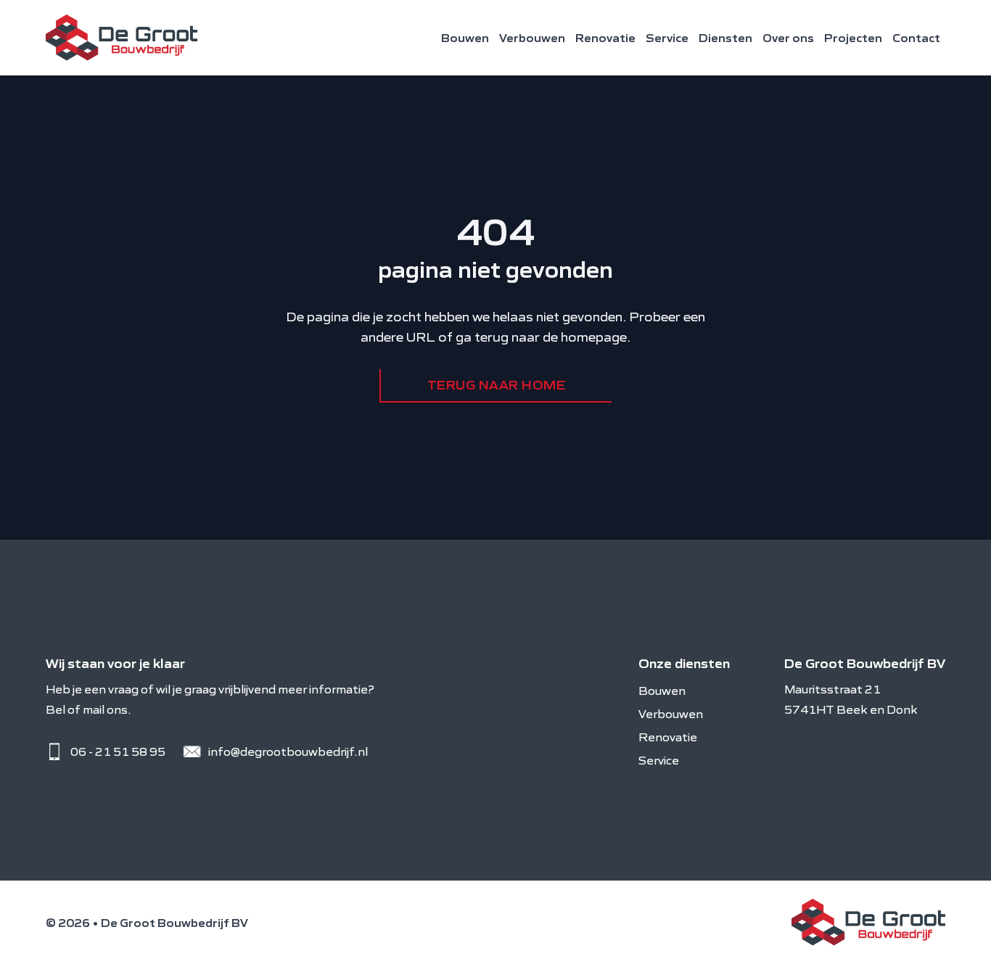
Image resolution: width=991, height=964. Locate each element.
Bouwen (465, 37)
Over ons (788, 37)
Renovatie (605, 37)
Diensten (725, 37)
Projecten (853, 37)
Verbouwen (532, 37)
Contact (916, 37)
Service (667, 37)
